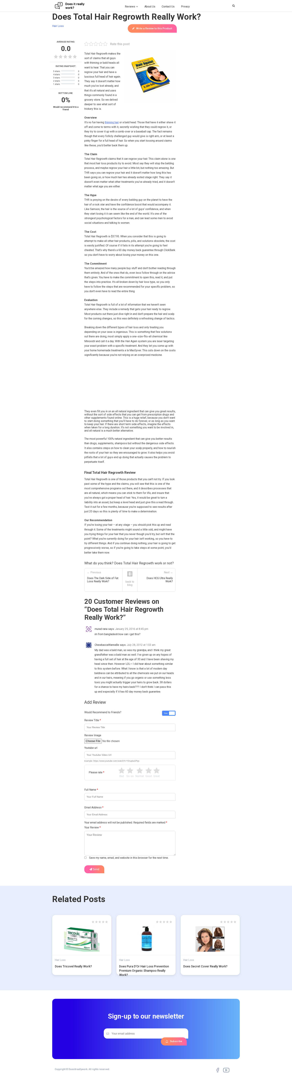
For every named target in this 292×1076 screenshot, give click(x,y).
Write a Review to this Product (154, 28)
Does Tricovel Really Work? (73, 966)
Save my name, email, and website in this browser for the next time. (128, 857)
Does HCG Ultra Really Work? (160, 580)
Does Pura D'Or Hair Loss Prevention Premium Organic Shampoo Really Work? (144, 971)
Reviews (130, 6)
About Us (149, 6)
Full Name (91, 789)
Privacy (185, 6)
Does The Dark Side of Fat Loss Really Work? (102, 580)
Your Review (92, 827)
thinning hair (112, 122)
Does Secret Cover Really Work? (205, 966)
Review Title (92, 720)
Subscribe (176, 1041)
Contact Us (168, 6)
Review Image (92, 735)
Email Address (93, 807)
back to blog (130, 583)
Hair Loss (58, 26)
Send (95, 869)
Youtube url (90, 747)
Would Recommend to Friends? (102, 712)
